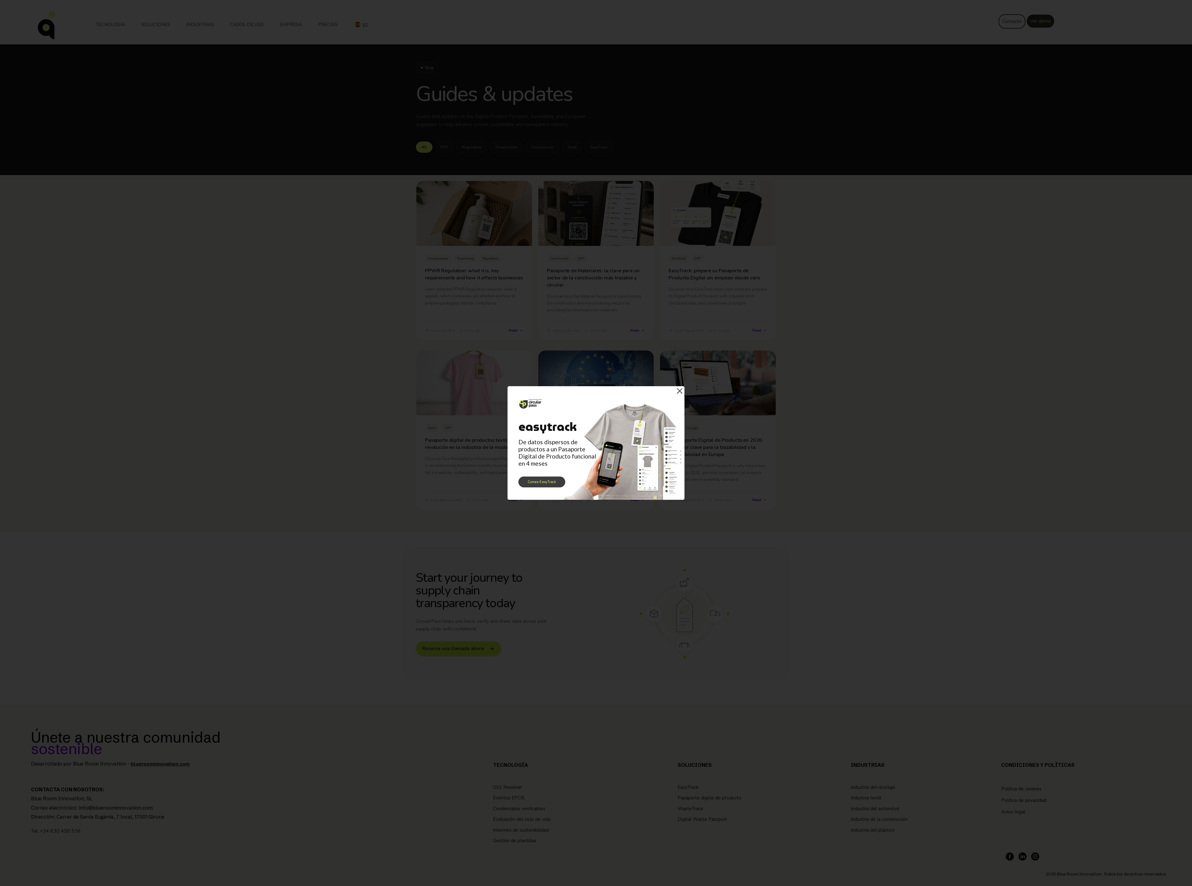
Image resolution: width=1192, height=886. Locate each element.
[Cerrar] (679, 391)
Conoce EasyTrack (542, 482)
